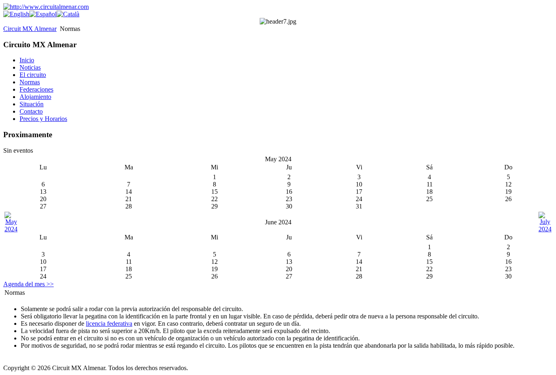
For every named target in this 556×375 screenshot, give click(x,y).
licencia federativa (109, 323)
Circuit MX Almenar (30, 28)
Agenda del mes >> (28, 284)
